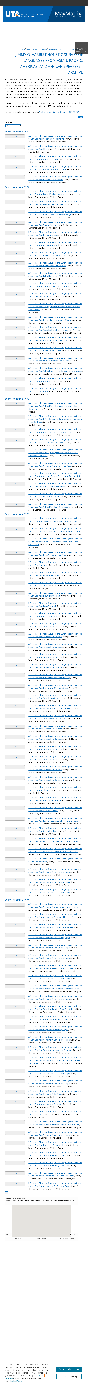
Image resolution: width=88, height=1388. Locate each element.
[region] (44, 1373)
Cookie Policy (16, 1381)
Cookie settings (69, 1376)
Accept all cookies (69, 1369)
